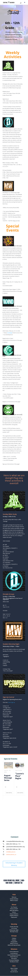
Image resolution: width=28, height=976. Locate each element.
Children (14, 938)
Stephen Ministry (14, 915)
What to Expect (14, 900)
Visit (14, 895)
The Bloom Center (14, 961)
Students (14, 940)
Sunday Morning (14, 926)
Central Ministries (14, 951)
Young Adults (14, 941)
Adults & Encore (14, 943)
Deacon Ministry (14, 914)
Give (14, 966)
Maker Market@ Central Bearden (19, 777)
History (14, 912)
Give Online (14, 970)
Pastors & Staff (14, 908)
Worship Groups (14, 931)
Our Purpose (14, 907)
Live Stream (14, 928)
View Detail (9, 792)
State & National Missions (14, 955)
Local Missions (14, 953)
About (14, 905)
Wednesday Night (14, 930)
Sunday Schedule (14, 898)
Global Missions (14, 956)
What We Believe (14, 910)
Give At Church (14, 971)
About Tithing (14, 968)
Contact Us (18, 883)
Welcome (14, 897)
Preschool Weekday (14, 960)
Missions (14, 949)
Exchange (9, 332)
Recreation (14, 958)
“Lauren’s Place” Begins (8, 776)
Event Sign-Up (11, 702)
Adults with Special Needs (14, 945)
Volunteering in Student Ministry (14, 864)
